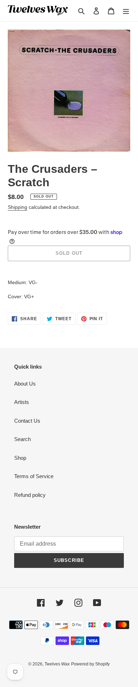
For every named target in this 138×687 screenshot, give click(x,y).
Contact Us (27, 421)
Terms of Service (33, 476)
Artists (21, 402)
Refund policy (30, 495)
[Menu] (126, 10)
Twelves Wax (57, 664)
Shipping (17, 207)
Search (22, 439)
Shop (20, 458)
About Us (25, 384)
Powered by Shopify (90, 664)
